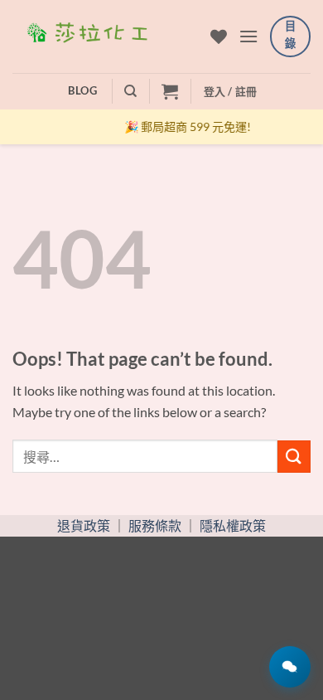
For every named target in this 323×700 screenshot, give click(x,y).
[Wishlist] (218, 36)
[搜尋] (130, 91)
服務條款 (154, 525)
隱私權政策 (233, 525)
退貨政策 (83, 525)
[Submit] (294, 456)
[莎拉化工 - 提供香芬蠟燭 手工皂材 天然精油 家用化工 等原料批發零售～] (105, 36)
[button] (248, 36)
